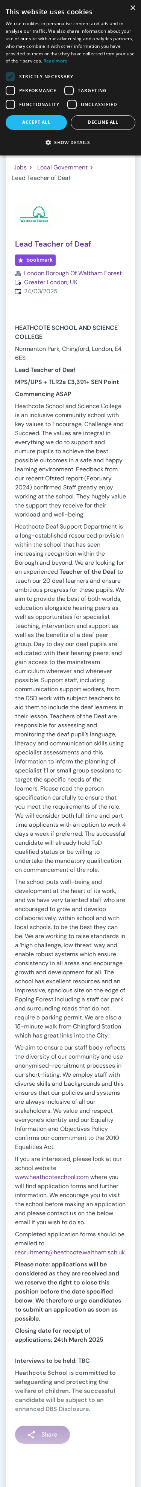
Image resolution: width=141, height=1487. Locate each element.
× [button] (132, 8)
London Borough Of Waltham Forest (73, 273)
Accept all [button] (36, 122)
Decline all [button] (103, 122)
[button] (70, 142)
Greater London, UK (50, 282)
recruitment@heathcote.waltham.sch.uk (70, 1252)
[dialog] (70, 77)
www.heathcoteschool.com (52, 1177)
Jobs (20, 167)
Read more (56, 61)
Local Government (62, 167)
